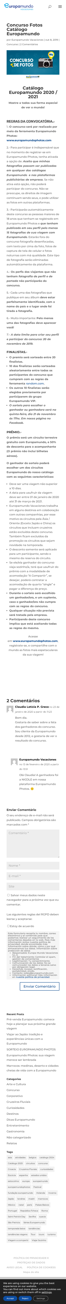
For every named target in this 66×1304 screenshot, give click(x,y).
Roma (44, 1210)
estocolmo (13, 1181)
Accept (10, 1298)
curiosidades (46, 1169)
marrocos (43, 1199)
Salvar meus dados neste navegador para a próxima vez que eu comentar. (33, 900)
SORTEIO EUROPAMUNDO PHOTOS (31, 1049)
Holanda (40, 1193)
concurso (43, 1163)
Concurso (12, 44)
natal (21, 1205)
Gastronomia (16, 1131)
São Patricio (14, 1222)
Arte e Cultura (16, 1084)
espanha (23, 1175)
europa (26, 1181)
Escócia (12, 1175)
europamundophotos (19, 1187)
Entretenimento (18, 1125)
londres (21, 1199)
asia (10, 1157)
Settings (41, 1298)
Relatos (12, 1143)
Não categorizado (19, 1137)
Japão (11, 1199)
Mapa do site (31, 1272)
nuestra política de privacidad (32, 977)
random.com (35, 383)
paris (29, 1205)
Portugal (12, 1210)
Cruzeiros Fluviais (18, 1101)
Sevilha (32, 1216)
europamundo (40, 1181)
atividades (20, 1157)
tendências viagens (17, 1234)
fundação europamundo (20, 1193)
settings (47, 1292)
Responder (49, 747)
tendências (34, 1228)
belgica (32, 1157)
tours (41, 1234)
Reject (25, 1298)
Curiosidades (15, 1108)
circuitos (30, 1163)
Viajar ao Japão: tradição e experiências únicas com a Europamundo (25, 1039)
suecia (42, 1216)
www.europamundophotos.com (29, 140)
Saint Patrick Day (16, 1216)
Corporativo (15, 1096)
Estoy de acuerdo (22, 926)
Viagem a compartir (18, 1240)
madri (31, 1199)
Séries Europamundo (34, 1222)
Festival (37, 1187)
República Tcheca (29, 1210)
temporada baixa (16, 1228)
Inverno (52, 1193)
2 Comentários (29, 44)
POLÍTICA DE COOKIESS (41, 1267)
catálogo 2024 (47, 1157)
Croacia (12, 1169)
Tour (33, 1234)
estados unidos (39, 1175)
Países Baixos (42, 1205)
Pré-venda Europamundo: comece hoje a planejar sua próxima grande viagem (31, 1024)
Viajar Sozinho (39, 1240)
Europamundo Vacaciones (27, 39)
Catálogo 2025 (15, 1163)
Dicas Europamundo (21, 1119)
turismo (52, 1234)
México (11, 1205)
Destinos (13, 1113)
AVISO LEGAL (15, 1267)
